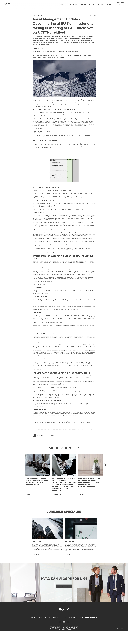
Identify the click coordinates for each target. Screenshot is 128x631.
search (119, 4)
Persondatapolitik (70, 617)
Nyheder (83, 4)
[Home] (7, 3)
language (115, 4)
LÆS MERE (35, 554)
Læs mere (31, 494)
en (95, 15)
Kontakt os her (64, 586)
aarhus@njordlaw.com (74, 628)
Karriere (109, 4)
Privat (122, 2)
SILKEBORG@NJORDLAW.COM (74, 626)
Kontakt (33, 617)
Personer (101, 4)
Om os (47, 617)
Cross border (73, 4)
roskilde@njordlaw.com (73, 627)
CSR (40, 617)
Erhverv (118, 2)
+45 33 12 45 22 (63, 629)
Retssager (92, 4)
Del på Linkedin (40, 435)
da (92, 15)
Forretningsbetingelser (89, 617)
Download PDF (51, 435)
